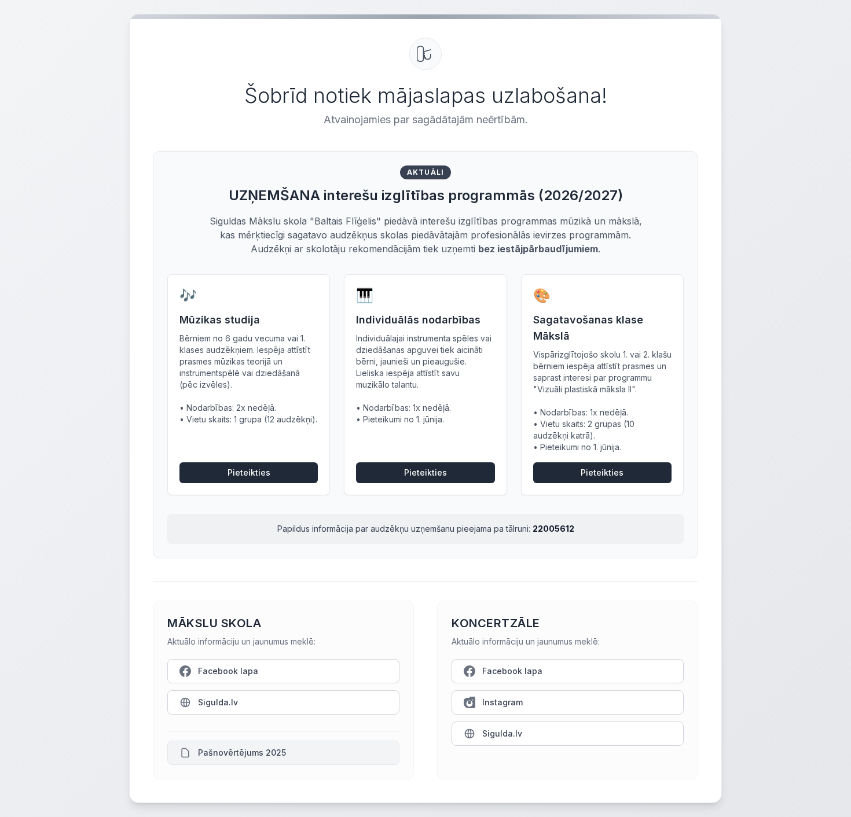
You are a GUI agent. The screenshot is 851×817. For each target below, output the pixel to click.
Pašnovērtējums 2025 (242, 752)
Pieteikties (249, 472)
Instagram (502, 702)
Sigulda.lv (218, 702)
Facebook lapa (228, 671)
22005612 (553, 528)
